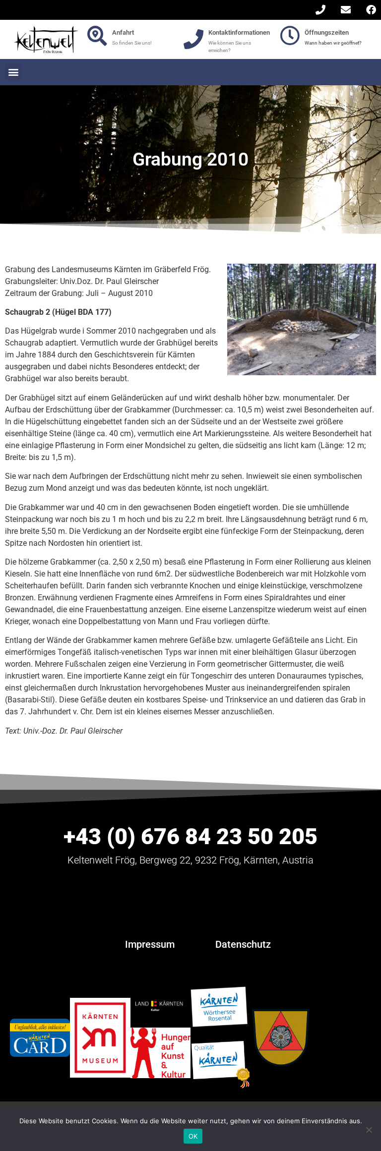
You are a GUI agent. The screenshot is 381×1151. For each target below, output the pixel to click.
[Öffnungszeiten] (290, 36)
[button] (13, 72)
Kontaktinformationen (239, 32)
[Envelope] (346, 10)
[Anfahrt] (97, 36)
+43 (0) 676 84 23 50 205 (191, 836)
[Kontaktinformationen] (193, 39)
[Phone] (320, 10)
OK (193, 1136)
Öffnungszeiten (327, 32)
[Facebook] (371, 10)
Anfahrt (123, 32)
